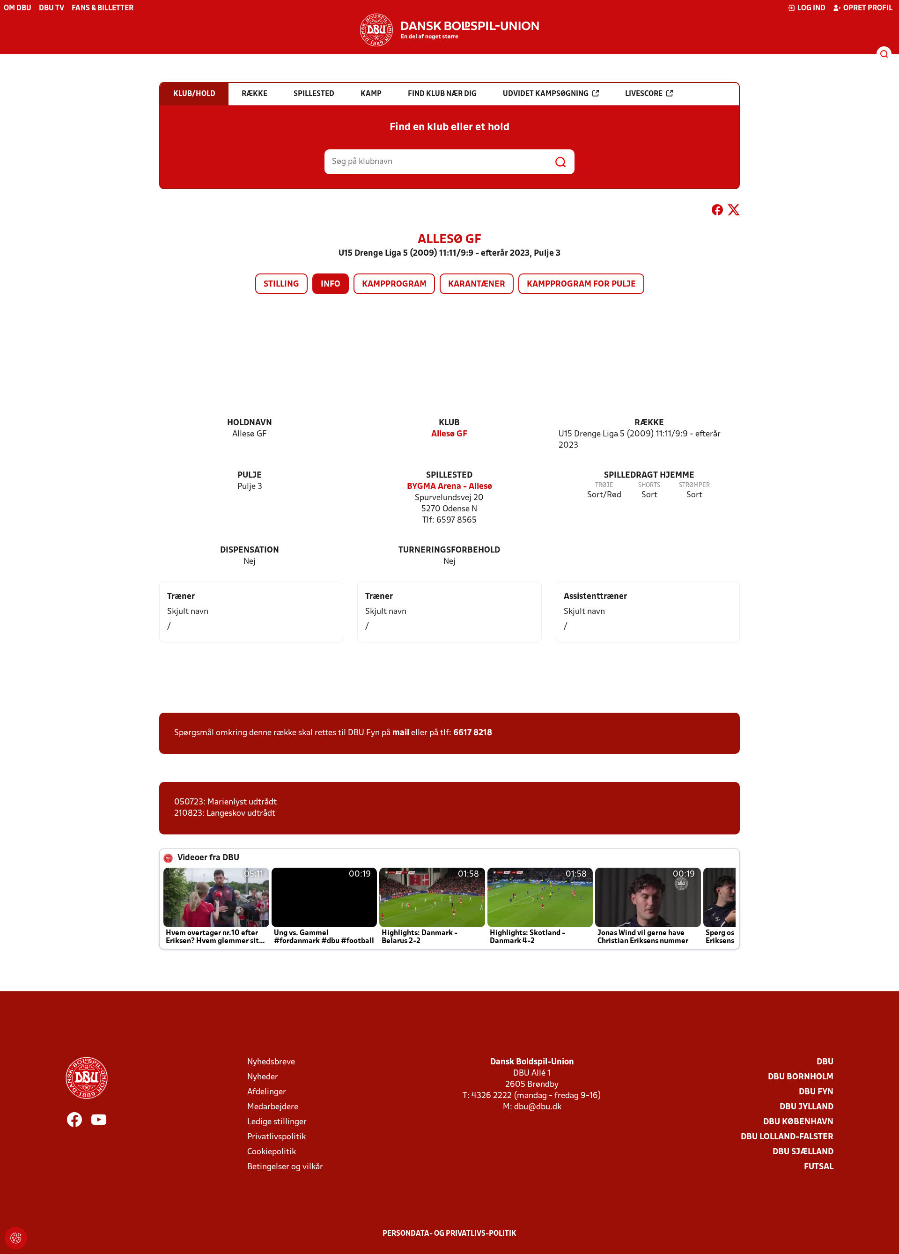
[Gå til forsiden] (449, 30)
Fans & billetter (102, 8)
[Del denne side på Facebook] (717, 211)
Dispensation (249, 550)
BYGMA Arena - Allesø (449, 487)
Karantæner (476, 284)
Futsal (818, 1167)
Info (330, 284)
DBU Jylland (806, 1107)
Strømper (694, 485)
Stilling (281, 284)
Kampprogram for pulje (581, 284)
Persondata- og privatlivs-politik (449, 1234)
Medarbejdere (272, 1107)
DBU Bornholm (800, 1077)
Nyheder (262, 1077)
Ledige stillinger (277, 1122)
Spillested (449, 475)
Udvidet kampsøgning (546, 94)
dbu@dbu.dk (537, 1107)
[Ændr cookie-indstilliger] (16, 1238)
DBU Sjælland (803, 1152)
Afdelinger (266, 1092)
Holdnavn (249, 423)
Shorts (649, 485)
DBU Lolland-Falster (787, 1137)
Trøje (604, 485)
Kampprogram (394, 284)
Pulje (249, 475)
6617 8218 (472, 733)
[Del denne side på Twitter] (734, 211)
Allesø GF (449, 434)
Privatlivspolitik (276, 1137)
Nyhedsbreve (271, 1062)
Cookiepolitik (271, 1152)
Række (649, 423)
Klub (449, 423)
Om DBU (17, 8)
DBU (825, 1062)
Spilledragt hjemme (649, 475)
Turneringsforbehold (449, 550)
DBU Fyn (816, 1092)
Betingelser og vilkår (285, 1167)
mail (400, 733)
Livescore (644, 94)
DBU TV (51, 8)
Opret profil (867, 8)
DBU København (798, 1122)
